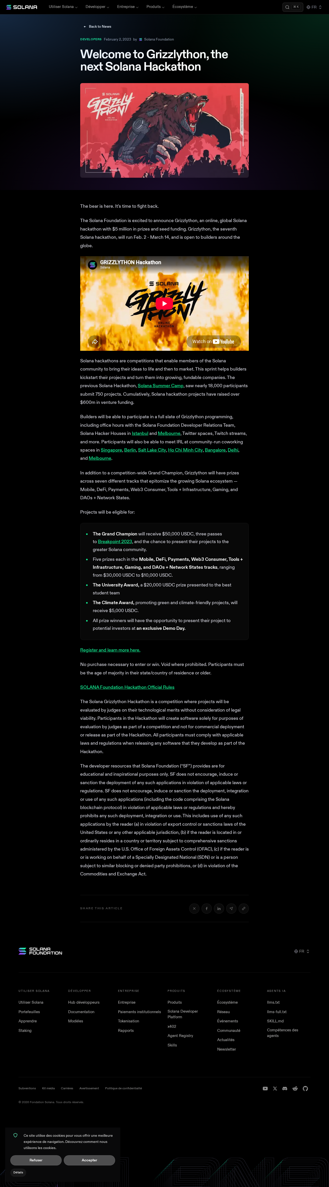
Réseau (223, 1012)
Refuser (36, 1160)
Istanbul (140, 433)
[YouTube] (265, 1088)
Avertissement (89, 1088)
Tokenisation (128, 1021)
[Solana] (21, 7)
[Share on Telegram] (231, 908)
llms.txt (273, 1002)
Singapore (111, 450)
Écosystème (182, 6)
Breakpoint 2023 (115, 542)
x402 (172, 1026)
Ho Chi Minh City (185, 450)
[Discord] (285, 1088)
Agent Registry (180, 1035)
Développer (95, 6)
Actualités (225, 1040)
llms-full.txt (277, 1012)
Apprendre (28, 1021)
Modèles (75, 1021)
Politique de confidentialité (123, 1088)
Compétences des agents (282, 1033)
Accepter (89, 1160)
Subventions (27, 1088)
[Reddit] (295, 1088)
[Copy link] (244, 908)
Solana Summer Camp (161, 386)
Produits (154, 6)
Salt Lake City (152, 450)
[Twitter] (275, 1088)
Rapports (126, 1030)
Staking (25, 1030)
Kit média (48, 1088)
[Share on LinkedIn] (219, 908)
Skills (172, 1045)
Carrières (67, 1088)
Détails (18, 1172)
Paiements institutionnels (139, 1012)
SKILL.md (275, 1021)
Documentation (81, 1012)
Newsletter (226, 1049)
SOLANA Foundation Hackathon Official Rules (127, 687)
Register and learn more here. (110, 650)
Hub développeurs (83, 1002)
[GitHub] (305, 1088)
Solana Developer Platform (183, 1014)
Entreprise (126, 6)
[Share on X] (194, 908)
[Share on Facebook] (207, 908)
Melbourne (169, 433)
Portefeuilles (29, 1012)
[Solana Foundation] (40, 951)
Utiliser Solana (61, 6)
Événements (227, 1021)
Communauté (228, 1030)
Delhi (233, 450)
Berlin (130, 450)
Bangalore (215, 450)
